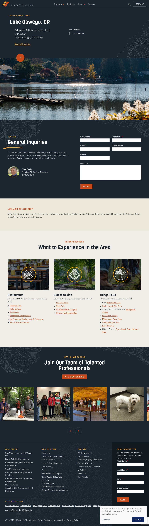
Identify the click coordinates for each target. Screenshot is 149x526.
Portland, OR (68, 505)
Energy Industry (49, 483)
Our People (83, 477)
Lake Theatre (108, 326)
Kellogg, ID (27, 510)
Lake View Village (109, 315)
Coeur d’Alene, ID (13, 510)
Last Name (117, 136)
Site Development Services (17, 469)
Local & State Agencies (52, 463)
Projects (70, 4)
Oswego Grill (16, 305)
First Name (85, 136)
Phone (83, 154)
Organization (117, 145)
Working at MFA (85, 453)
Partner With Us (85, 463)
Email (82, 145)
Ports (44, 470)
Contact (140, 4)
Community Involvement (89, 467)
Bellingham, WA (40, 505)
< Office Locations (19, 16)
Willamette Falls (113, 303)
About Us (82, 473)
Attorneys (46, 453)
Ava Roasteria (62, 303)
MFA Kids (82, 470)
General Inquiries (22, 44)
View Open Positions (74, 377)
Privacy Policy (73, 520)
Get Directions (78, 33)
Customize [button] (106, 520)
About (80, 4)
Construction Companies (53, 487)
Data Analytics (11, 485)
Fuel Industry (47, 467)
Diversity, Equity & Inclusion (90, 460)
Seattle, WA (25, 505)
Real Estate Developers (52, 473)
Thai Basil (14, 312)
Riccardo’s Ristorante (19, 322)
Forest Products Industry (53, 456)
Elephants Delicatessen (20, 315)
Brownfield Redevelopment (17, 459)
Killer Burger (15, 309)
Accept (138, 520)
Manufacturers (48, 460)
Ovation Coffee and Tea (66, 313)
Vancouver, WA (12, 505)
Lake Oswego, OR (83, 505)
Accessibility (59, 520)
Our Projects (83, 456)
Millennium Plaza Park (112, 319)
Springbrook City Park (112, 306)
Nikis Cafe (60, 306)
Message (84, 163)
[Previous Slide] (70, 430)
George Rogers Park (111, 322)
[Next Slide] (78, 430)
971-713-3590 (74, 29)
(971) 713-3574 (28, 175)
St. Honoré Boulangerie (66, 309)
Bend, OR (97, 505)
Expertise (58, 4)
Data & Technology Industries (55, 490)
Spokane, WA (54, 505)
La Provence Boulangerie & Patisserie (26, 319)
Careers (91, 4)
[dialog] (123, 515)
